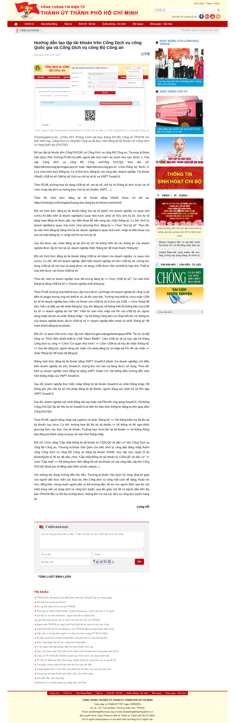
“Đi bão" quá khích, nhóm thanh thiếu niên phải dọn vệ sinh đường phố (72, 638)
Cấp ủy (68, 24)
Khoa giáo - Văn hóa (161, 24)
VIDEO (166, 195)
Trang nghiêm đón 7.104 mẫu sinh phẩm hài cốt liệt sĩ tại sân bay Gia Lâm (74, 669)
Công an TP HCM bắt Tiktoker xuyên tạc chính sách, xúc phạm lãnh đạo (73, 655)
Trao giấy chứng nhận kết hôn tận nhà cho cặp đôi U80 (64, 664)
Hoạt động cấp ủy (174, 91)
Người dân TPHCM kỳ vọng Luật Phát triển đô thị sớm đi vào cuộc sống (73, 624)
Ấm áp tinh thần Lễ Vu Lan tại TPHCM (56, 606)
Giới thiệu (199, 3)
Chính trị (29, 24)
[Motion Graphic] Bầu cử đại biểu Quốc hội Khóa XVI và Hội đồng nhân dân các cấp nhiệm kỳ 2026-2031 (179, 244)
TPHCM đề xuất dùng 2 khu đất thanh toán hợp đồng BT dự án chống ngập (74, 597)
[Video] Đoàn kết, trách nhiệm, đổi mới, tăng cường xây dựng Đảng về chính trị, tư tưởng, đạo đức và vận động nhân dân (179, 254)
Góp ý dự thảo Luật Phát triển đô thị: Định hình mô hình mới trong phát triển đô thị (78, 651)
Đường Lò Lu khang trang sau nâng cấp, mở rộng (61, 682)
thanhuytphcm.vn (104, 719)
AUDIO (183, 195)
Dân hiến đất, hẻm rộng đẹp (50, 678)
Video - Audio (213, 3)
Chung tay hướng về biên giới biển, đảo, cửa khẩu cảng (65, 673)
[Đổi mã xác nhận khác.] (113, 562)
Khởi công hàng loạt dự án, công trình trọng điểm (61, 642)
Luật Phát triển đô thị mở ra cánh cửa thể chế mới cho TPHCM (68, 620)
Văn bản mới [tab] (168, 264)
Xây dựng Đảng (49, 24)
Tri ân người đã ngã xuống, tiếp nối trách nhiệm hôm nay (65, 647)
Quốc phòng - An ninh (114, 24)
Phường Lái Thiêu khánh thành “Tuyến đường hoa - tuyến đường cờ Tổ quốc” (76, 611)
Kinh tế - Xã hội (87, 24)
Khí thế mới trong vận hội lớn (51, 602)
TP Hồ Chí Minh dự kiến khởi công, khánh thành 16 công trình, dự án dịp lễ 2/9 (76, 660)
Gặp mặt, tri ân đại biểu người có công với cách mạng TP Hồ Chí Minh (72, 633)
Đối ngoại (138, 24)
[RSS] (218, 16)
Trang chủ (54, 693)
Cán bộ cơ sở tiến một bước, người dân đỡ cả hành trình (65, 615)
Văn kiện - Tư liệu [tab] (190, 264)
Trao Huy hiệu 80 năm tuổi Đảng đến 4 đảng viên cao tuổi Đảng (179, 82)
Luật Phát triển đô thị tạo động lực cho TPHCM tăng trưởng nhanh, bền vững (75, 629)
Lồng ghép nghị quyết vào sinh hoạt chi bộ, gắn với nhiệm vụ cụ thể (178, 130)
